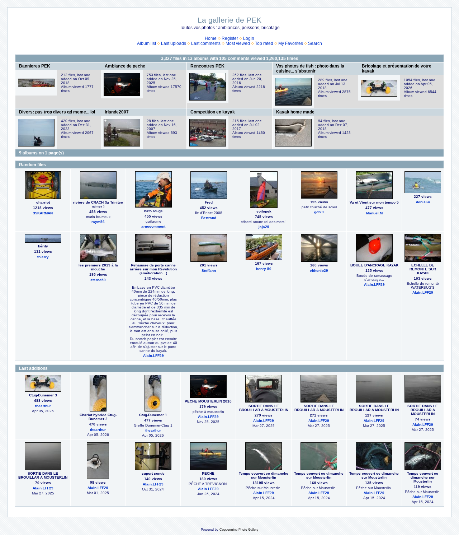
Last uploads (173, 43)
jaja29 (264, 227)
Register (230, 38)
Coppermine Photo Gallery (239, 529)
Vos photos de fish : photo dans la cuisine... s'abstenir (310, 69)
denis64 (423, 202)
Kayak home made (295, 112)
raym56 (98, 222)
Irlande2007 (117, 112)
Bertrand (208, 218)
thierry (43, 257)
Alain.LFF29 (153, 356)
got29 (319, 212)
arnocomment (153, 226)
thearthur (43, 406)
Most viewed (238, 43)
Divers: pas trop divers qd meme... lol (57, 112)
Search (315, 43)
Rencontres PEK (207, 66)
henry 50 (263, 269)
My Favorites (290, 43)
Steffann (209, 271)
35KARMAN (43, 213)
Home (211, 38)
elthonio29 (319, 271)
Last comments (206, 43)
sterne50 (98, 280)
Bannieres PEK (34, 66)
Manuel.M (374, 213)
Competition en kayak (212, 112)
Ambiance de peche (125, 66)
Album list (146, 43)
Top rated (264, 43)
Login (248, 38)
